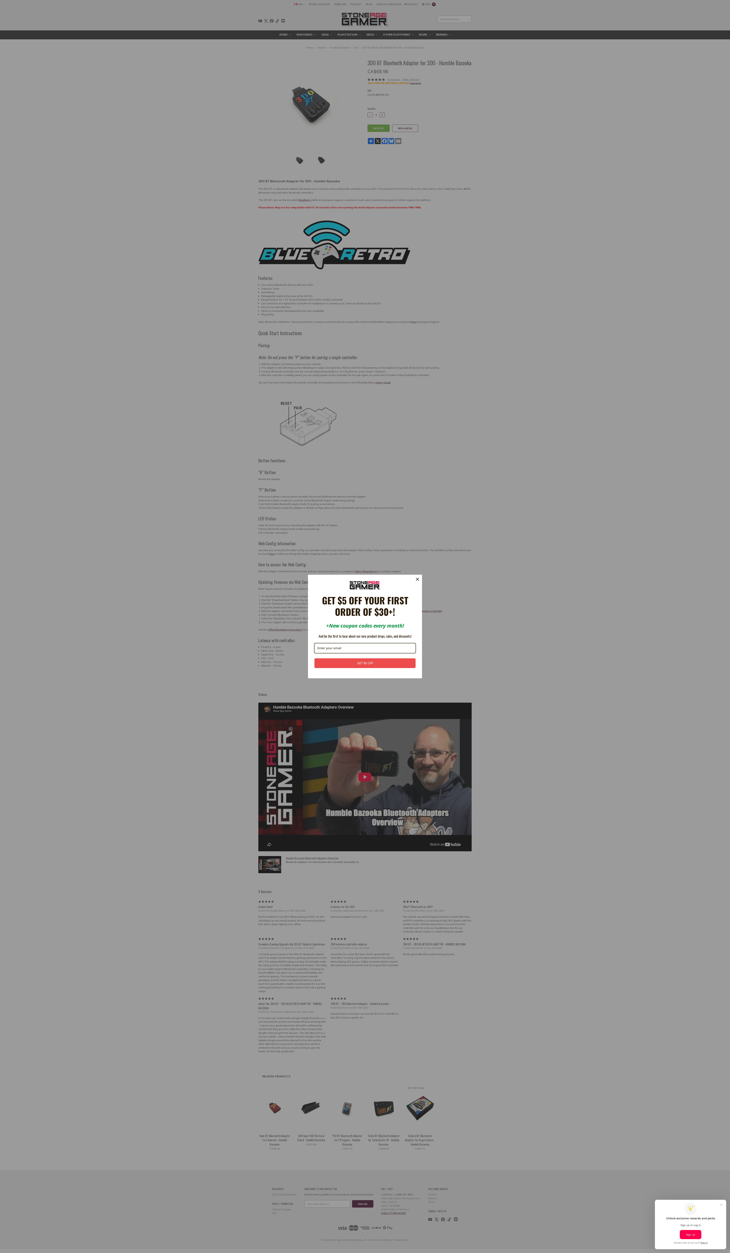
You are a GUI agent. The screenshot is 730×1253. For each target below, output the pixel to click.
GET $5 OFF (365, 663)
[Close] (417, 579)
